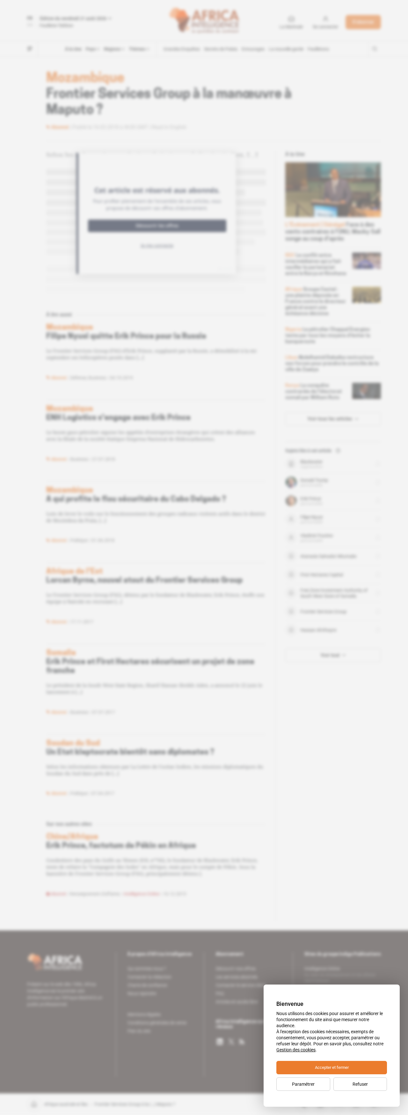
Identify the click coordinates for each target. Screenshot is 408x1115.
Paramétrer (303, 1084)
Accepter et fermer (332, 1067)
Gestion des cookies (296, 1049)
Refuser (360, 1084)
